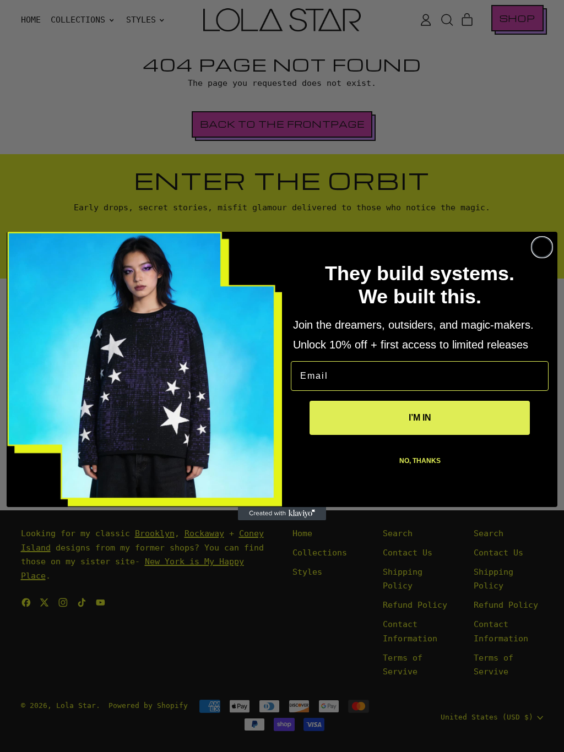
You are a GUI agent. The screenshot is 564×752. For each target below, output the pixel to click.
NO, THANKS (420, 461)
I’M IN (420, 417)
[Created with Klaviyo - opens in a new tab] (282, 513)
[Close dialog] (542, 247)
